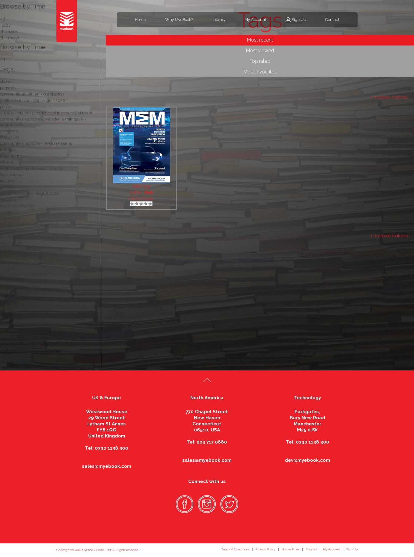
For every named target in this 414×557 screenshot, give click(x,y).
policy (5, 106)
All (2, 59)
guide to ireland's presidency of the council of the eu (46, 113)
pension (7, 187)
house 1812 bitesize (17, 206)
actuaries (8, 199)
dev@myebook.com (307, 460)
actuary (7, 212)
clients (6, 81)
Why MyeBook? (179, 19)
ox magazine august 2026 (23, 274)
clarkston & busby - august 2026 (29, 256)
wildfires (7, 268)
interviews (9, 299)
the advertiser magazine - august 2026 (35, 237)
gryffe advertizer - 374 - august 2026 (32, 100)
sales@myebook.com (106, 466)
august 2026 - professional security (31, 168)
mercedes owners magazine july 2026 (34, 324)
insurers (7, 348)
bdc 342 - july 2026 (17, 280)
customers (9, 137)
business (8, 149)
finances (7, 361)
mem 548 (9, 262)
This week (9, 31)
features (7, 181)
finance (6, 355)
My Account (255, 19)
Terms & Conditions (235, 549)
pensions (8, 88)
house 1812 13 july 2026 (21, 342)
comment (9, 131)
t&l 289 (6, 162)
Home (140, 19)
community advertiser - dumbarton (32, 94)
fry (2, 367)
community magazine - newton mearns (36, 143)
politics (6, 317)
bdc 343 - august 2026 (20, 249)
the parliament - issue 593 (23, 293)
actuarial (8, 336)
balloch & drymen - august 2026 (29, 193)
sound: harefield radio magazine (29, 224)
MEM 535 (141, 186)
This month (10, 37)
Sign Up (299, 19)
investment (10, 218)
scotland (7, 230)
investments (11, 243)
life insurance (12, 174)
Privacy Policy (265, 549)
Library (218, 19)
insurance (9, 330)
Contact (332, 19)
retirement (9, 156)
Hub (149, 192)
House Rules (290, 549)
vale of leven (11, 287)
